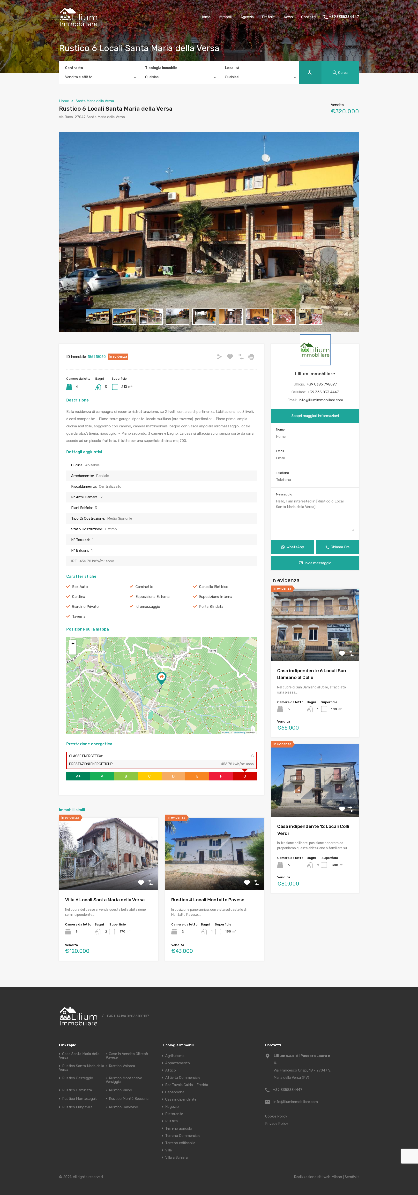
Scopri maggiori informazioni (315, 416)
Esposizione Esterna (152, 596)
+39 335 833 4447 (323, 392)
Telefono (282, 473)
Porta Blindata (211, 606)
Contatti (308, 17)
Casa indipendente (180, 1099)
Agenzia (247, 17)
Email (280, 451)
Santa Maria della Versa (95, 101)
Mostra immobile (108, 876)
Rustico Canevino (123, 1107)
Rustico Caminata (77, 1090)
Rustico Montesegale (79, 1098)
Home (205, 17)
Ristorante (174, 1114)
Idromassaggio (147, 606)
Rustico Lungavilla (77, 1107)
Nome (280, 429)
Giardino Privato (85, 606)
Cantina (78, 596)
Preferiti (269, 17)
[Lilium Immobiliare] (78, 27)
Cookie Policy (276, 1116)
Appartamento (177, 1063)
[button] (162, 679)
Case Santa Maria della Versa (79, 1056)
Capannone (174, 1092)
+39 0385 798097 (322, 384)
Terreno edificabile (180, 1143)
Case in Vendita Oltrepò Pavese (127, 1056)
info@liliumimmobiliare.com (321, 400)
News (288, 17)
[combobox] (99, 78)
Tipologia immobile (161, 68)
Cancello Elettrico (213, 587)
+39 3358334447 (344, 17)
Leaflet (226, 732)
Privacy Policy (276, 1123)
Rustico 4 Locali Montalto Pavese (207, 899)
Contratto (74, 68)
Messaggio (284, 494)
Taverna (78, 616)
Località (232, 68)
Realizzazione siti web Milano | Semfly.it (326, 1177)
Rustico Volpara (122, 1066)
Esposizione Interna (215, 596)
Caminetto (144, 587)
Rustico (171, 1121)
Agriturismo (175, 1056)
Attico (170, 1070)
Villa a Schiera (176, 1157)
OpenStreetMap (239, 732)
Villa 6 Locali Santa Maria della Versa (105, 899)
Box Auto (80, 587)
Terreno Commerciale (182, 1135)
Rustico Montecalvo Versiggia (124, 1080)
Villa (168, 1150)
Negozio (172, 1106)
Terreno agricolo (178, 1128)
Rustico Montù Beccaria (129, 1098)
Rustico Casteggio (77, 1078)
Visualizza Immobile (315, 647)
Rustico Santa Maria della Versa (81, 1068)
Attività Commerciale (182, 1077)
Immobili (225, 17)
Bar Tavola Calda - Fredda (186, 1085)
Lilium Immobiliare (315, 374)
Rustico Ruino (120, 1090)
